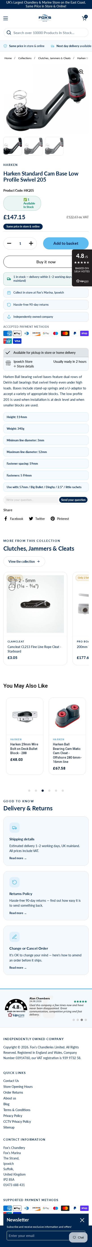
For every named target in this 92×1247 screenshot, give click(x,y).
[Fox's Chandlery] (45, 18)
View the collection (21, 561)
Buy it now (46, 261)
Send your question (73, 500)
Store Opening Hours (18, 1086)
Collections (24, 58)
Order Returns (13, 1092)
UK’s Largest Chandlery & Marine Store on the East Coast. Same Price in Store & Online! (46, 4)
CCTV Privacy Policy (17, 1121)
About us (9, 1098)
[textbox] (31, 500)
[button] (9, 243)
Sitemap (9, 1127)
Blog (6, 1104)
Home (8, 58)
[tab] (24, 366)
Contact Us (11, 1081)
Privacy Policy (12, 1116)
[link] (46, 1008)
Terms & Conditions (16, 1110)
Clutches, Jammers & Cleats (54, 58)
